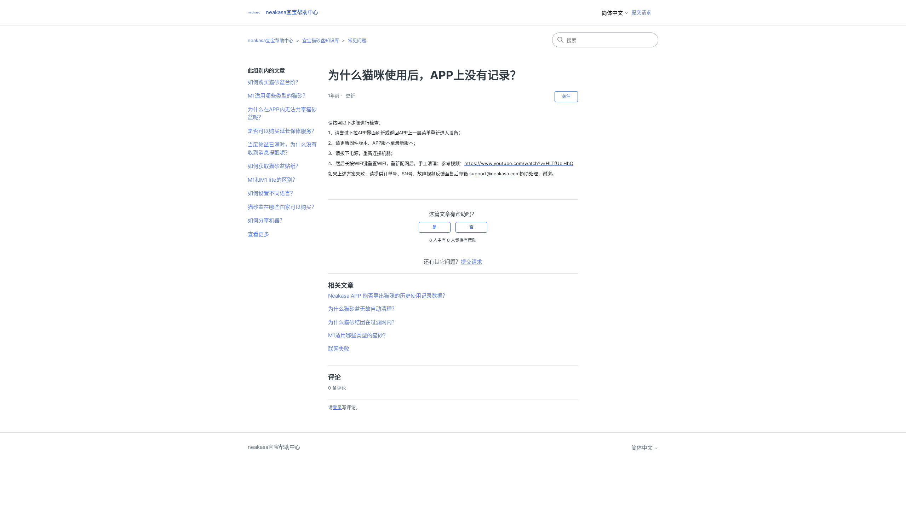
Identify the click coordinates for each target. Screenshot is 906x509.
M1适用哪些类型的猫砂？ (278, 95)
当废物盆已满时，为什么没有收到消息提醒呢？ (282, 148)
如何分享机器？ (266, 220)
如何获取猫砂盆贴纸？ (274, 166)
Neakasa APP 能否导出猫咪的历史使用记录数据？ (388, 295)
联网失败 (338, 348)
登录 (337, 407)
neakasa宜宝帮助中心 (270, 40)
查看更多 (258, 234)
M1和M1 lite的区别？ (273, 179)
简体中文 (613, 13)
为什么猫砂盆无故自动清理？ (362, 308)
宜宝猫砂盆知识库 (320, 40)
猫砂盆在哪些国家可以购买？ (282, 207)
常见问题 (357, 40)
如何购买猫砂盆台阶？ (274, 82)
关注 (566, 96)
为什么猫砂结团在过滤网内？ (362, 322)
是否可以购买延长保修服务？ (282, 131)
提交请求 (641, 12)
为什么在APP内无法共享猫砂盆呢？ (282, 113)
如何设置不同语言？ (272, 193)
